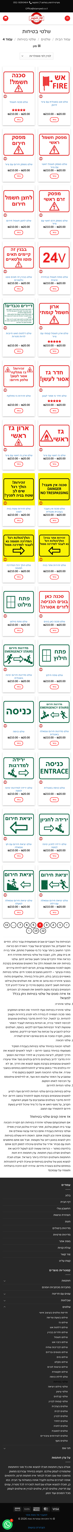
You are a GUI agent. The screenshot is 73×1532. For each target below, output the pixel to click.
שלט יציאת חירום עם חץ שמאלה (19, 846)
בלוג (67, 1195)
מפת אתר (64, 1241)
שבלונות (65, 1300)
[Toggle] (5, 1281)
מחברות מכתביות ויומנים (56, 1287)
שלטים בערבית (60, 1406)
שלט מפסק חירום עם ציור (18, 164)
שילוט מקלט (61, 1362)
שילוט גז (63, 1322)
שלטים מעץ (62, 1440)
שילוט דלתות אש (59, 1327)
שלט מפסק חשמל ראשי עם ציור (54, 166)
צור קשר (65, 1254)
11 (6, 924)
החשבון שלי (63, 1208)
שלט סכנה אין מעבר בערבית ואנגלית (54, 510)
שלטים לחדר (61, 1421)
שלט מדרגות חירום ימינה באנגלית (19, 677)
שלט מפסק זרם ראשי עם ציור (54, 222)
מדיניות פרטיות (61, 1234)
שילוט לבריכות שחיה (57, 1347)
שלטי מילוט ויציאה (58, 1386)
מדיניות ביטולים (61, 1228)
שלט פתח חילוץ (54, 675)
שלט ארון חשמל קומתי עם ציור (54, 335)
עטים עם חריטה (61, 1293)
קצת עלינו (64, 1260)
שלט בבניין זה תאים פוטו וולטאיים (19, 279)
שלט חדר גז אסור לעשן (54, 396)
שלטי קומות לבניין (58, 1401)
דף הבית (65, 1202)
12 (42, 930)
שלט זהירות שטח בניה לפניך (19, 510)
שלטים (45, 39)
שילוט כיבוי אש (60, 1342)
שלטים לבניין (61, 1416)
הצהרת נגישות (61, 1215)
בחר (54, 119)
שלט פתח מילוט (18, 621)
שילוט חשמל (61, 1337)
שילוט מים (62, 1357)
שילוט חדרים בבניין (57, 1332)
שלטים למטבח (60, 1430)
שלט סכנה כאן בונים (54, 621)
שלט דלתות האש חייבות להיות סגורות (18, 335)
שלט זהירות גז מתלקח (19, 396)
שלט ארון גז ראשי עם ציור (18, 455)
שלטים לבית (61, 1411)
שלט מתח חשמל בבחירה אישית (54, 279)
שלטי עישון (62, 1391)
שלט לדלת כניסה (59, 1376)
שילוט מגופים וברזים (57, 1352)
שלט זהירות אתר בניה (54, 565)
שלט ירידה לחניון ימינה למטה (54, 846)
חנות (67, 1221)
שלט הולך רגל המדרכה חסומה (19, 567)
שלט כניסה (18, 731)
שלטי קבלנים (61, 1396)
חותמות (66, 1280)
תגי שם (66, 1448)
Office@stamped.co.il (36, 8)
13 (35, 930)
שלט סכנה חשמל (19, 102)
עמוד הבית (62, 39)
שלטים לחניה (61, 1426)
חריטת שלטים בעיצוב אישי (53, 1312)
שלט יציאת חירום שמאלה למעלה (18, 902)
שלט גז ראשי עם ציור (54, 455)
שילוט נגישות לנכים (57, 1367)
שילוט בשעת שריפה (57, 1317)
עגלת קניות (64, 1247)
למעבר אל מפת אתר (36, 1515)
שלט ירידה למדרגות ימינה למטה (18, 789)
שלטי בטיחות (26, 39)
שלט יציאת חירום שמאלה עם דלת (54, 902)
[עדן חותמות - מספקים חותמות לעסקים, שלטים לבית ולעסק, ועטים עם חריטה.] (36, 18)
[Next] (29, 931)
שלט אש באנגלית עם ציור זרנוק (54, 103)
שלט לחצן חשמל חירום (18, 220)
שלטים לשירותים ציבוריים (54, 1435)
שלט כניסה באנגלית (54, 788)
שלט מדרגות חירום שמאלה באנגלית (54, 733)
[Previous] (66, 925)
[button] (67, 18)
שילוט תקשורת (60, 1371)
